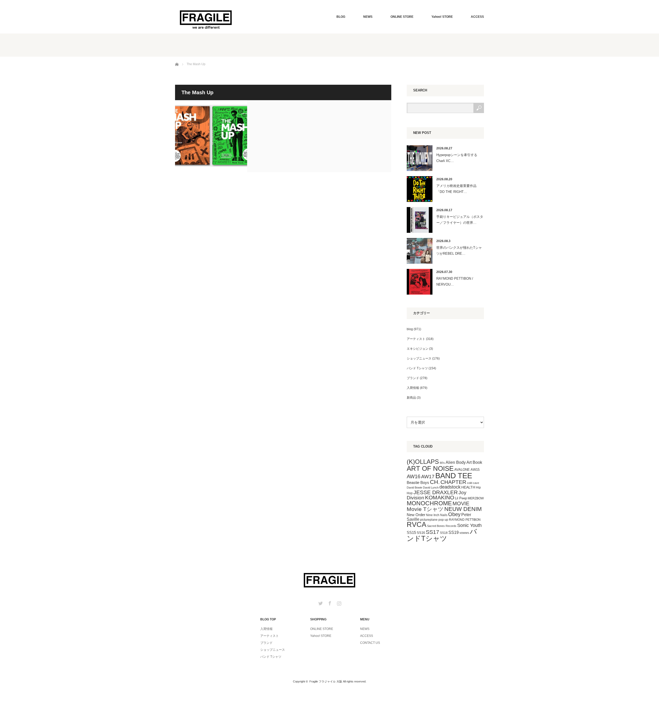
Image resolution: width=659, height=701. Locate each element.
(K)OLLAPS (423, 461)
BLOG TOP (268, 619)
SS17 (432, 532)
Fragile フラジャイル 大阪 (325, 681)
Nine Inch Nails (436, 515)
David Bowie (414, 487)
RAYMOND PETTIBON (465, 519)
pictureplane (429, 519)
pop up (443, 519)
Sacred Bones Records (441, 525)
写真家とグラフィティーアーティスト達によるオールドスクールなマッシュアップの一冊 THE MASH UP (211, 136)
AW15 (475, 470)
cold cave (473, 482)
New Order (416, 514)
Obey (454, 514)
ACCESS (477, 17)
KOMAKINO (439, 497)
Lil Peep (461, 498)
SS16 (421, 533)
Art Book (474, 462)
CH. (435, 482)
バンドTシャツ (442, 535)
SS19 (453, 532)
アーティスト (416, 339)
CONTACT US (370, 642)
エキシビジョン (417, 348)
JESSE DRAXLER (435, 492)
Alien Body (456, 462)
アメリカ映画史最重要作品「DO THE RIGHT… (456, 189)
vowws (464, 532)
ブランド (413, 378)
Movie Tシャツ (425, 509)
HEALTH (468, 487)
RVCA (416, 524)
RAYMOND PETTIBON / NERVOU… (454, 281)
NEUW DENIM (463, 509)
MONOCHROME (429, 503)
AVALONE (462, 470)
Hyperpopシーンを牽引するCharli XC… (456, 158)
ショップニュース (419, 358)
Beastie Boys (418, 483)
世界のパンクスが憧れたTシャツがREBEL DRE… (459, 250)
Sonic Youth (469, 525)
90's (442, 462)
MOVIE (461, 503)
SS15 (411, 533)
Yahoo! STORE (442, 17)
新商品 (411, 397)
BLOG (340, 17)
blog (410, 329)
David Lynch (431, 487)
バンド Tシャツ (417, 368)
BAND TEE (453, 475)
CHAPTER (453, 482)
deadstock (450, 487)
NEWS (367, 17)
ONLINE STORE (402, 17)
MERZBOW (476, 498)
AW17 (428, 476)
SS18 (444, 533)
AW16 (413, 476)
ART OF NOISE (430, 468)
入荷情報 (413, 388)
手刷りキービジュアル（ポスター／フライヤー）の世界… (459, 220)
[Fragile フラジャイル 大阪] (206, 18)
